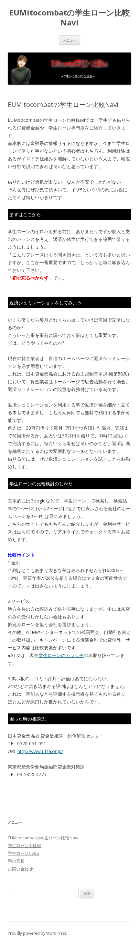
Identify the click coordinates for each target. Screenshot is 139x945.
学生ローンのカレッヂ (61, 655)
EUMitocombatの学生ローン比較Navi (69, 18)
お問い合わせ (20, 869)
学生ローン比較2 (23, 853)
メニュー (69, 40)
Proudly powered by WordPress (37, 933)
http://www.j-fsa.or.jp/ (40, 751)
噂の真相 (16, 861)
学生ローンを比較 (24, 845)
